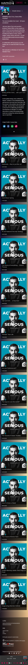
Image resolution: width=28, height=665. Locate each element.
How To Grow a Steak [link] (9, 503)
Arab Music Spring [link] (8, 198)
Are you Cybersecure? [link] (9, 368)
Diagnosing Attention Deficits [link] (11, 606)
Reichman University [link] (7, 624)
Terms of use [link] (5, 630)
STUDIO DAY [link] (18, 651)
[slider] (10, 663)
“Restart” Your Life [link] (7, 334)
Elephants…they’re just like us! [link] (12, 164)
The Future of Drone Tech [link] (10, 536)
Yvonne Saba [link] (11, 56)
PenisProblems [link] (7, 469)
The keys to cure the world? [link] (11, 402)
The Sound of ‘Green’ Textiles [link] (11, 435)
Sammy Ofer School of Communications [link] (11, 623)
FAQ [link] (3, 632)
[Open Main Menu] (25, 2)
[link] (2, 8)
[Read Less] (14, 131)
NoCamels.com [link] (17, 43)
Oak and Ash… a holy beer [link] (10, 301)
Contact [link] (4, 633)
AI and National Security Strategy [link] (12, 231)
